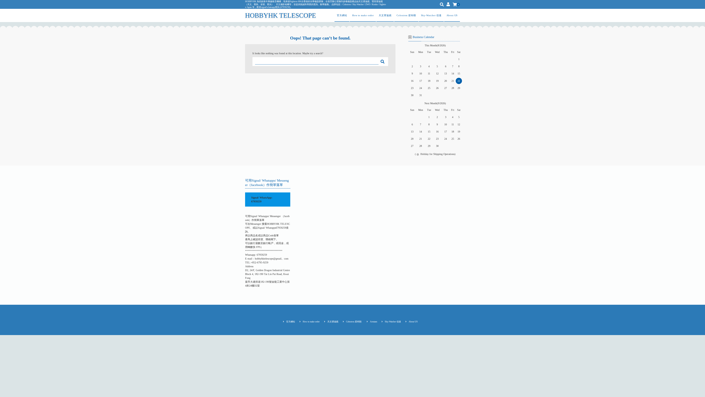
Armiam (373, 321)
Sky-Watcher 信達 (431, 15)
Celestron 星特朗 (406, 15)
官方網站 (342, 15)
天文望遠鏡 (385, 15)
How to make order (363, 15)
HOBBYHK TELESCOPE (280, 15)
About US (452, 15)
